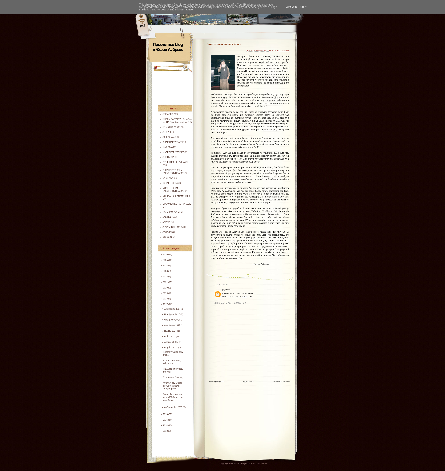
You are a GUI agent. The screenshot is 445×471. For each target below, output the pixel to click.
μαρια (224, 290)
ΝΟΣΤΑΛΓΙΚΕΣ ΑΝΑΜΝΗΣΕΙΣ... (177, 196)
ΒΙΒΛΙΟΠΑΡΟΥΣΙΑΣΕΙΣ (173, 142)
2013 (165, 431)
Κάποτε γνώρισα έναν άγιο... (224, 44)
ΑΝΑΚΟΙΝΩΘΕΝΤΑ (171, 127)
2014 (165, 425)
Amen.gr (167, 232)
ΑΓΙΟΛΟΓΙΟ (168, 114)
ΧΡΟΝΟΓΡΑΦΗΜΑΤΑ (173, 227)
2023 (165, 271)
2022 (165, 276)
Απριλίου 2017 (171, 342)
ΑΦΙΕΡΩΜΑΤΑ (169, 137)
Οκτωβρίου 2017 (172, 320)
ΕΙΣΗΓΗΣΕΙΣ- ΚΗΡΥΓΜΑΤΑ (175, 162)
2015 (165, 420)
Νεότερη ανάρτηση (216, 381)
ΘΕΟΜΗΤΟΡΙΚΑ (170, 183)
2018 (165, 299)
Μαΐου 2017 (170, 336)
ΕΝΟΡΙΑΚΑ (168, 178)
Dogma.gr (167, 237)
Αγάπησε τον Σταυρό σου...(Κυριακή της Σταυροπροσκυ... (172, 386)
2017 (165, 304)
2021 (165, 282)
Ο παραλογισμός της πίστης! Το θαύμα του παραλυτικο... (173, 397)
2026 (165, 254)
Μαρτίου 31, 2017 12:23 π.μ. (237, 297)
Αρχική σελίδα (248, 381)
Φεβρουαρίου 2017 (173, 407)
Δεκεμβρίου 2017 (172, 309)
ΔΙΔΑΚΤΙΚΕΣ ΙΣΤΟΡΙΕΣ (173, 152)
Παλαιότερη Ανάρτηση (281, 381)
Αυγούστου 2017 (172, 325)
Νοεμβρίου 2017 (172, 314)
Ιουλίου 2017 (170, 331)
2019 (165, 293)
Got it (303, 7)
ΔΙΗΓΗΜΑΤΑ (168, 157)
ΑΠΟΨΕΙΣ (167, 132)
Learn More (291, 7)
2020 (165, 288)
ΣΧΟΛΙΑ (166, 222)
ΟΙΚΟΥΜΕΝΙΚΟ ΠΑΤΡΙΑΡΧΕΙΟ (177, 204)
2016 (165, 414)
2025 (165, 260)
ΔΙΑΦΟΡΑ (167, 147)
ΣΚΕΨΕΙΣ (167, 217)
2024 (165, 265)
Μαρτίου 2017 (171, 347)
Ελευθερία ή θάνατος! (173, 377)
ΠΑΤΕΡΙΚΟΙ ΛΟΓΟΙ (171, 212)
